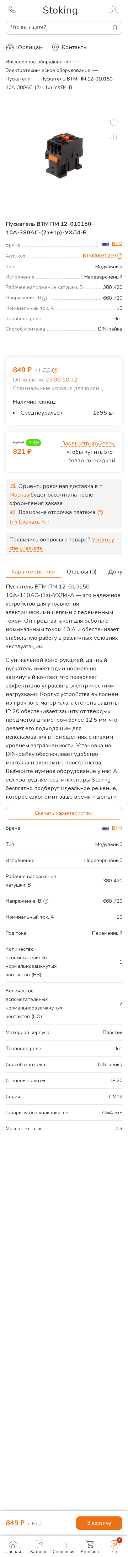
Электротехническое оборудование (48, 70)
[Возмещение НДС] (55, 370)
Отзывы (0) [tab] (82, 572)
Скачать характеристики (64, 813)
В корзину (99, 1523)
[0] (114, 123)
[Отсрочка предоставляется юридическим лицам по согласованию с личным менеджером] (100, 513)
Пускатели (18, 79)
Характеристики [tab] (33, 572)
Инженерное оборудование (38, 61)
